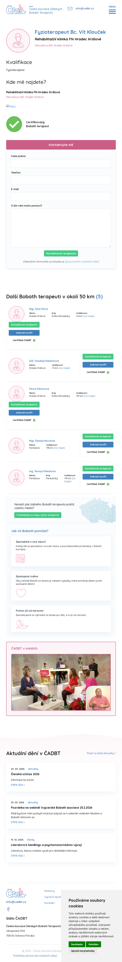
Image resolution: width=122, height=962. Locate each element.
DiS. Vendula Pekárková (44, 360)
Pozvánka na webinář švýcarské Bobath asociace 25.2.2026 (51, 807)
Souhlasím (77, 944)
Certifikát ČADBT (22, 340)
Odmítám (93, 944)
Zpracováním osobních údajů (82, 261)
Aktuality (33, 769)
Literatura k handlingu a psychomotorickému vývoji (46, 845)
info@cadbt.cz (85, 8)
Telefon (15, 172)
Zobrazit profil (24, 332)
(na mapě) (89, 316)
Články (31, 839)
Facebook (8, 909)
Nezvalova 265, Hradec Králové (53, 45)
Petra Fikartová (39, 388)
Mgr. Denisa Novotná (42, 440)
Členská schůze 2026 (25, 774)
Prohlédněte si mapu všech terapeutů (38, 515)
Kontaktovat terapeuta (61, 253)
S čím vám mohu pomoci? (26, 205)
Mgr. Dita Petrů (38, 309)
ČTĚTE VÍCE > (18, 785)
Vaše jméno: (18, 156)
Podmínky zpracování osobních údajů (35, 955)
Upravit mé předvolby (83, 950)
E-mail (15, 189)
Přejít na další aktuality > (101, 753)
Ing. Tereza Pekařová (42, 471)
